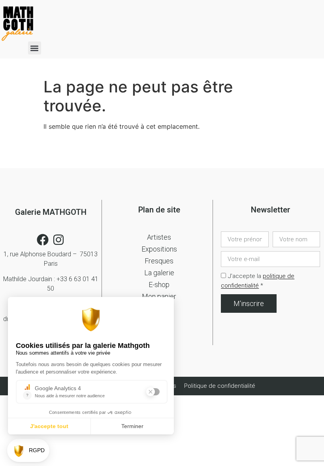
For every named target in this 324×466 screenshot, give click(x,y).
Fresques (159, 261)
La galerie (159, 273)
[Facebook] (43, 240)
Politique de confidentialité (219, 385)
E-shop (159, 284)
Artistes (159, 237)
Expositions (159, 249)
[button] (34, 47)
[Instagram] (58, 240)
